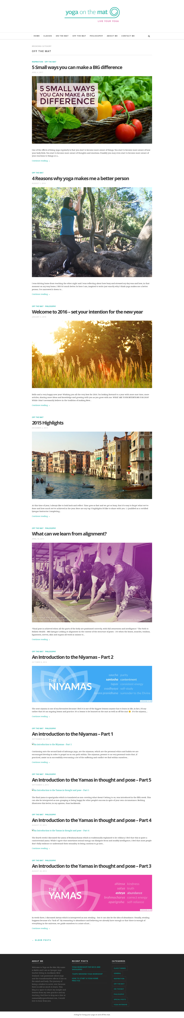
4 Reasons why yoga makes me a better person (80, 178)
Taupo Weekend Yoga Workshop (87, 974)
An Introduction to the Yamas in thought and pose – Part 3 (91, 866)
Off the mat (79, 36)
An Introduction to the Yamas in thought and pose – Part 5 (91, 779)
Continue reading (41, 160)
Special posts (120, 999)
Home (37, 36)
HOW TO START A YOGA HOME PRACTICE (85, 979)
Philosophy (96, 36)
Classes (47, 36)
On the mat (62, 36)
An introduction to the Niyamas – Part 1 (72, 734)
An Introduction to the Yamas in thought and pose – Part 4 (91, 820)
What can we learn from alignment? (69, 533)
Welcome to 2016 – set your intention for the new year (87, 311)
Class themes (120, 968)
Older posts (41, 940)
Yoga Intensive (120, 1004)
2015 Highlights (47, 422)
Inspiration (37, 62)
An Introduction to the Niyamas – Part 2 (72, 657)
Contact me (128, 36)
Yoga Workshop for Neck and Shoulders (86, 968)
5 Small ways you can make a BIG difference (77, 67)
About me (112, 36)
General (117, 973)
